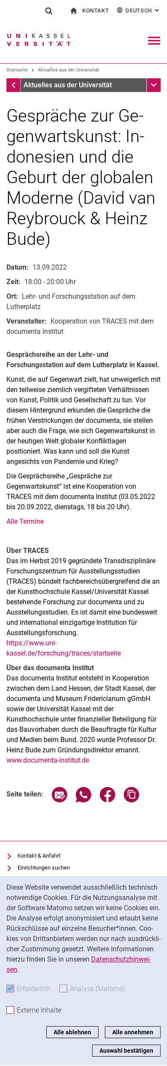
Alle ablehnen (72, 1032)
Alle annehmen (132, 1032)
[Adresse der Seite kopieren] (131, 800)
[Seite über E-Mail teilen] (59, 800)
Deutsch (143, 10)
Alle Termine (25, 521)
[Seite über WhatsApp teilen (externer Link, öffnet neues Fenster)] (83, 800)
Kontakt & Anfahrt (39, 855)
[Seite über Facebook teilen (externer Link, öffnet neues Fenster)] (107, 800)
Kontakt (95, 10)
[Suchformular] (49, 10)
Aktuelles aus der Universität (68, 70)
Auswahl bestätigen (126, 1050)
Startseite (17, 70)
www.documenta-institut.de (47, 760)
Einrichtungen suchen (44, 867)
